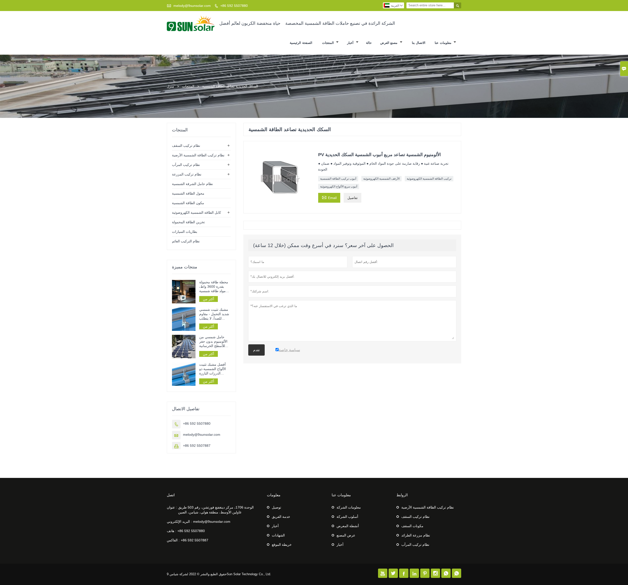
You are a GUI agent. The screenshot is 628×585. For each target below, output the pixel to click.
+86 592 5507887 (196, 446)
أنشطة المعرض (348, 526)
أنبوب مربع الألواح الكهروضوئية (338, 186)
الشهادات (278, 535)
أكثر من (208, 299)
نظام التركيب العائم (186, 241)
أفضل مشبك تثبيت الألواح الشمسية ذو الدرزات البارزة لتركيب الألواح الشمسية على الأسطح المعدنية (215, 368)
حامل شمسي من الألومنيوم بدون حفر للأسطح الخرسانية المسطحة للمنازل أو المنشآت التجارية (213, 341)
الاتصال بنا (419, 43)
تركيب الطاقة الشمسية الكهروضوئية (429, 178)
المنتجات (328, 43)
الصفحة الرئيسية (301, 43)
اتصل (171, 495)
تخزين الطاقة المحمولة (188, 222)
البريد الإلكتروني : (179, 521)
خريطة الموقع (282, 545)
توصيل (276, 507)
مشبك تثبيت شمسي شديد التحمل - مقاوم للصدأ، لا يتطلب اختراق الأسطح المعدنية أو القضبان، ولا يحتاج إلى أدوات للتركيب (214, 314)
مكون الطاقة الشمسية (188, 203)
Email (329, 197)
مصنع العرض (389, 43)
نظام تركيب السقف (186, 146)
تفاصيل (352, 198)
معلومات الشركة (349, 507)
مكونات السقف (412, 526)
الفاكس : (173, 540)
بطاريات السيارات (184, 232)
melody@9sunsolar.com (192, 6)
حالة (369, 43)
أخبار (351, 43)
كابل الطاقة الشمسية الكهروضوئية (196, 212)
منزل (170, 86)
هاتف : (171, 531)
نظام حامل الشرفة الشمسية (192, 184)
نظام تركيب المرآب (186, 165)
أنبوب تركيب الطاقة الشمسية (338, 178)
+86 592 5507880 (234, 6)
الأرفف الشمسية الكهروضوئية (381, 178)
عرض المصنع (346, 535)
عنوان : (172, 507)
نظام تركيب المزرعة (186, 174)
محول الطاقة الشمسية (188, 193)
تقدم (256, 350)
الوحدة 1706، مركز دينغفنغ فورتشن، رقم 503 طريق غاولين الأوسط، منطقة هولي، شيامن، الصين (216, 509)
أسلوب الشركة (347, 517)
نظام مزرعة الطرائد (415, 535)
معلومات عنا (443, 43)
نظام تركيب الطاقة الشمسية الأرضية (198, 155)
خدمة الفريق (281, 517)
